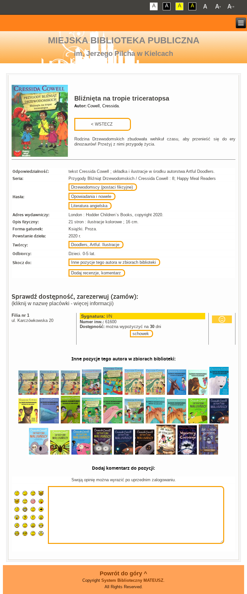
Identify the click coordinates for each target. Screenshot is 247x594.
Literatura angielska (89, 205)
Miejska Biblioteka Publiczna (123, 40)
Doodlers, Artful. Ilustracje (95, 244)
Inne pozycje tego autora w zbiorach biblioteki (113, 262)
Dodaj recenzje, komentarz (96, 272)
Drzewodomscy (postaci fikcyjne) (102, 187)
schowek (141, 333)
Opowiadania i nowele (91, 196)
